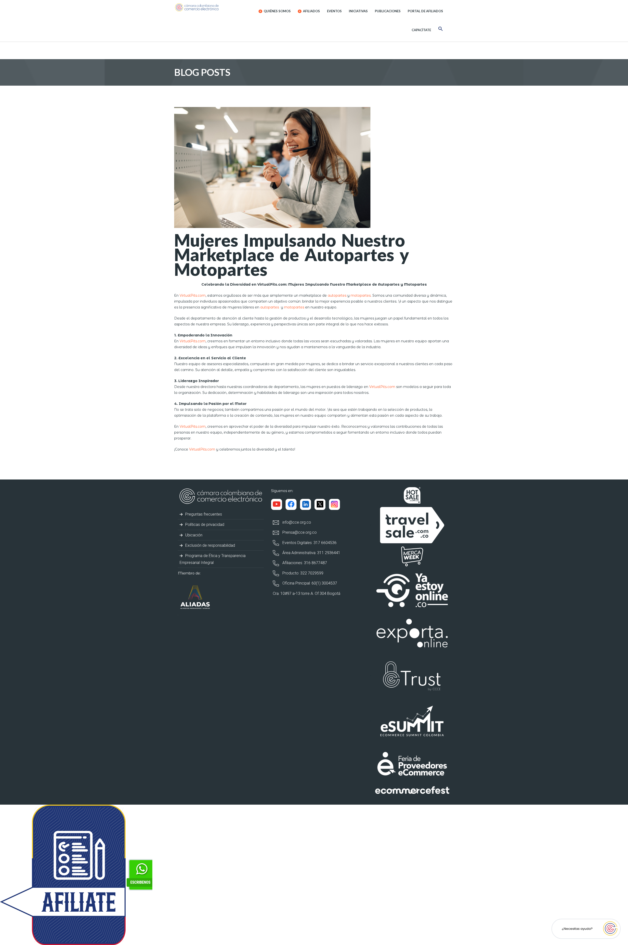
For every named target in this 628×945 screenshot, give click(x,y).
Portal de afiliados (425, 11)
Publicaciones (388, 11)
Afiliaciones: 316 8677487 (304, 562)
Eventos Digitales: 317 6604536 (309, 542)
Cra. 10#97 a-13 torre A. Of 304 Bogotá (306, 593)
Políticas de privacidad (204, 524)
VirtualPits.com (193, 295)
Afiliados (311, 11)
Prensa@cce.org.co (299, 532)
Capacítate (421, 30)
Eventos (334, 11)
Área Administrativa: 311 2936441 (310, 552)
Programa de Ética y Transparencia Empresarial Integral (213, 559)
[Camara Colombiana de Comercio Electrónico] (206, 7)
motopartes (361, 295)
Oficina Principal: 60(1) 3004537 (309, 583)
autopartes (337, 295)
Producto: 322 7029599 (302, 573)
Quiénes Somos (277, 11)
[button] (440, 29)
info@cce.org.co (296, 522)
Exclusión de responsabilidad (209, 545)
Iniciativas (358, 11)
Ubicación (193, 535)
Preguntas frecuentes (203, 514)
